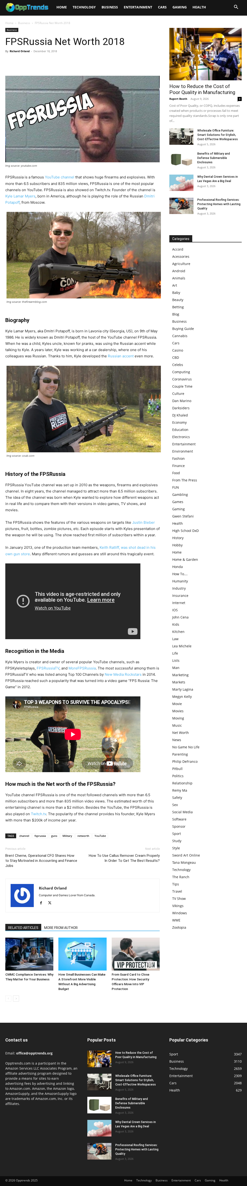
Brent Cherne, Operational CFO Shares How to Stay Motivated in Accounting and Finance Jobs (41, 860)
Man (175, 667)
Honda (177, 566)
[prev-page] (8, 999)
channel (24, 836)
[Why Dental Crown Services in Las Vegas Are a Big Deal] (181, 183)
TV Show (179, 898)
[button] (236, 7)
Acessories (180, 256)
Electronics (181, 437)
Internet (178, 602)
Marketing (180, 675)
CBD (175, 357)
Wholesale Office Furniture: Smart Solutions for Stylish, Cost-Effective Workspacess (217, 135)
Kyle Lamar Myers (20, 196)
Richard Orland (20, 51)
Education (180, 429)
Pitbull (177, 768)
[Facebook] (10, 62)
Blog (175, 314)
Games (177, 501)
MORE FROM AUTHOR (61, 928)
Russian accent (121, 356)
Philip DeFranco (185, 761)
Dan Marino (181, 400)
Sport (176, 833)
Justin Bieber (143, 522)
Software (179, 819)
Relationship (182, 783)
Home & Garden (185, 559)
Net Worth (180, 732)
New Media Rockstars (123, 674)
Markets (178, 682)
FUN (175, 487)
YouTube (100, 836)
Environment (182, 451)
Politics (178, 776)
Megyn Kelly (182, 696)
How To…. (180, 574)
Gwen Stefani (183, 516)
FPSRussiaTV (48, 668)
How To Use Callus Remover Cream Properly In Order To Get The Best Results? (124, 858)
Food (176, 473)
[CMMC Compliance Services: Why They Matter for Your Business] (29, 954)
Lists (175, 660)
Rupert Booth (178, 99)
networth (83, 836)
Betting (178, 307)
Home (61, 7)
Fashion (178, 458)
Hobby (177, 545)
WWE (176, 920)
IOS (175, 610)
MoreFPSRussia (82, 668)
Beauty (177, 299)
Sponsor (178, 826)
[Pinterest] (32, 62)
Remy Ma (179, 790)
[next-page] (16, 999)
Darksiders (181, 408)
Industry (179, 588)
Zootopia (179, 927)
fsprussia (40, 836)
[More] (55, 62)
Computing (181, 372)
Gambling (180, 494)
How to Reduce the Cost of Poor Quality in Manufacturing (202, 89)
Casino (177, 350)
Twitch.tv (38, 814)
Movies (178, 711)
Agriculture (181, 263)
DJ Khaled (180, 415)
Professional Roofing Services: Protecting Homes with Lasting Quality (218, 204)
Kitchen (178, 631)
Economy (179, 422)
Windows (179, 913)
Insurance (180, 595)
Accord (177, 249)
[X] (21, 62)
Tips (175, 884)
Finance (178, 465)
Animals (178, 278)
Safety (177, 797)
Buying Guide (183, 328)
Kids (175, 624)
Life (175, 653)
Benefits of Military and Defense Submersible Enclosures (213, 158)
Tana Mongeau (184, 862)
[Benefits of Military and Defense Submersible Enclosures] (181, 159)
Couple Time (182, 386)
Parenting (180, 754)
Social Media (182, 812)
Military (67, 836)
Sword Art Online (186, 855)
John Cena (180, 617)
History (178, 538)
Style (176, 848)
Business (110, 7)
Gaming (179, 7)
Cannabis (179, 336)
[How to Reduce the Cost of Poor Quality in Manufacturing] (205, 54)
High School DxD (185, 530)
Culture (178, 393)
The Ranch (180, 877)
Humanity (180, 581)
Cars (162, 7)
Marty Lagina (182, 689)
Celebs (177, 364)
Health (199, 7)
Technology (84, 7)
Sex (175, 804)
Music (177, 725)
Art (174, 285)
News (176, 740)
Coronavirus (182, 379)
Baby (176, 292)
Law (175, 639)
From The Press (184, 480)
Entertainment (138, 7)
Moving (178, 718)
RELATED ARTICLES (23, 928)
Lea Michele (182, 646)
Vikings (178, 905)
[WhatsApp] (43, 62)
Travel (177, 891)
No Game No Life (185, 747)
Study (176, 841)
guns (54, 836)
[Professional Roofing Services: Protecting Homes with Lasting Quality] (181, 206)
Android (178, 271)
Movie (177, 703)
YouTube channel (59, 177)
